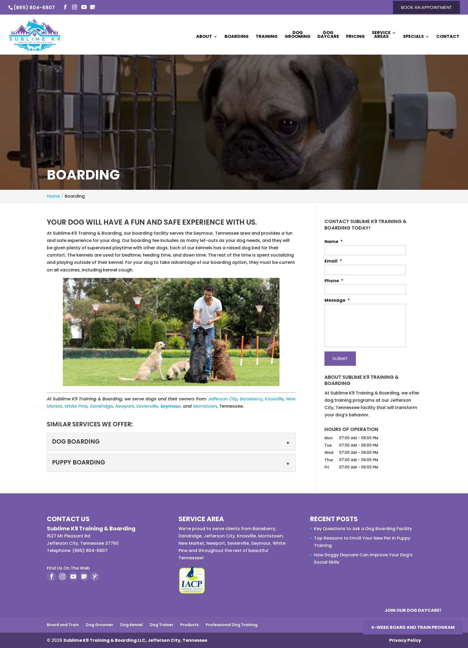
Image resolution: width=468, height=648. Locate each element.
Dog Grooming (297, 35)
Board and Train (63, 624)
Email (333, 261)
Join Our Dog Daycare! (413, 610)
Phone (333, 281)
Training (267, 37)
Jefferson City (223, 399)
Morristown (205, 406)
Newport (124, 406)
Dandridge (101, 406)
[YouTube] (84, 7)
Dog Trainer (161, 624)
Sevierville (147, 406)
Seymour (261, 543)
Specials (413, 37)
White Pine (75, 406)
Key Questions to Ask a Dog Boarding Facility (363, 529)
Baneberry (251, 399)
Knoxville (274, 399)
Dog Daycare (328, 35)
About (204, 37)
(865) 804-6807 (34, 7)
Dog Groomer (99, 624)
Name (333, 242)
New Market (191, 543)
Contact (447, 37)
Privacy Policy (405, 640)
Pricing (355, 37)
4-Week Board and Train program (413, 627)
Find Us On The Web (68, 568)
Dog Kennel (131, 624)
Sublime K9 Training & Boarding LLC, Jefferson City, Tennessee (135, 640)
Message (337, 300)
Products (189, 624)
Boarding (237, 37)
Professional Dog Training (232, 624)
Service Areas (381, 35)
